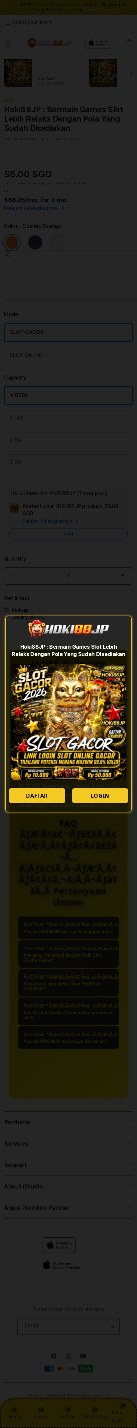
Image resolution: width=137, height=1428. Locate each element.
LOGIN (100, 795)
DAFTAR (37, 795)
